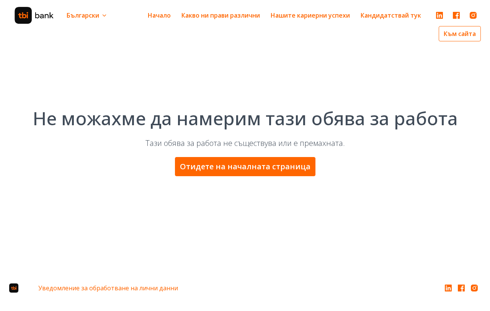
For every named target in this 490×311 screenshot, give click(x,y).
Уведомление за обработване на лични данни (108, 288)
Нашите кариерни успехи (310, 15)
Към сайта (460, 33)
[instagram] (473, 15)
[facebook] (456, 15)
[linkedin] (439, 15)
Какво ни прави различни (220, 15)
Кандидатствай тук (391, 15)
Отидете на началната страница (245, 166)
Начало (159, 15)
